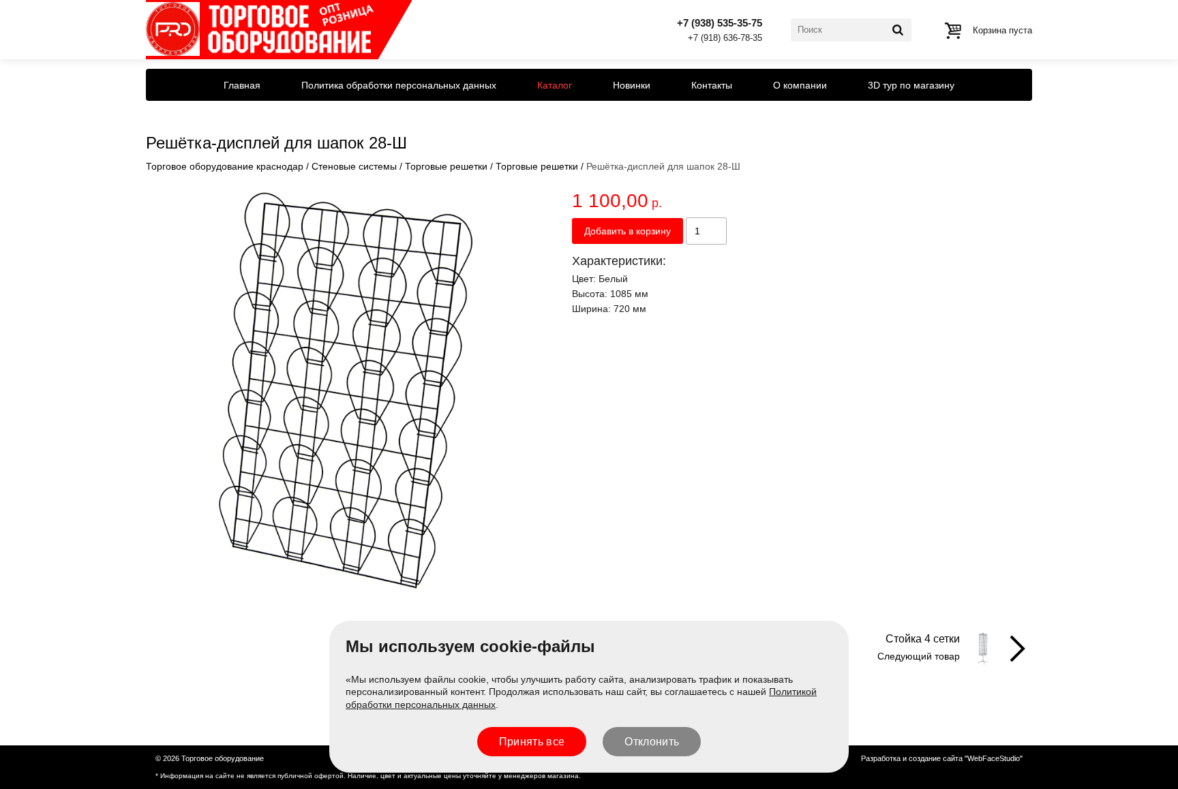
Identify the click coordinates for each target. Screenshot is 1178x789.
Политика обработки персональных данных (398, 85)
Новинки (631, 85)
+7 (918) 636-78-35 (725, 38)
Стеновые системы (354, 166)
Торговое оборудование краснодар (224, 166)
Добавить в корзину (627, 231)
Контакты (711, 85)
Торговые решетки (446, 166)
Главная (242, 85)
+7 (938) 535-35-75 (719, 23)
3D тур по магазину (911, 85)
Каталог (554, 85)
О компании (800, 85)
